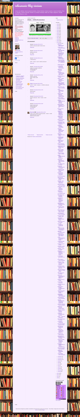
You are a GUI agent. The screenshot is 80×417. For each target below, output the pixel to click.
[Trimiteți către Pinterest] (46, 38)
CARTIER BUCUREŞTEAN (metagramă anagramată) (61, 301)
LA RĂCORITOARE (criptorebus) (61, 242)
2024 (58, 27)
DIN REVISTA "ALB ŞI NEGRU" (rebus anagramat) (61, 123)
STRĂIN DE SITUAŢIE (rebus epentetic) (61, 314)
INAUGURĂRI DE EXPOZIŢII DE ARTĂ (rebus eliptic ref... (61, 54)
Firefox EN (17, 37)
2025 (58, 25)
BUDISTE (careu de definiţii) (61, 76)
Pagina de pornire (40, 134)
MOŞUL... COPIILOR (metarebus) (61, 317)
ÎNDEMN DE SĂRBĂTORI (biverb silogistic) (61, 58)
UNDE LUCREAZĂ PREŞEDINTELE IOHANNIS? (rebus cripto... (61, 84)
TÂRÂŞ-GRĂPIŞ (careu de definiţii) (61, 98)
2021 (58, 31)
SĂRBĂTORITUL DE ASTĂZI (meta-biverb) (61, 147)
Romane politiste (19, 86)
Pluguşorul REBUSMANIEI (61, 45)
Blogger (43, 409)
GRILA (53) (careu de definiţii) (61, 273)
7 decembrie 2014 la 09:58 (38, 66)
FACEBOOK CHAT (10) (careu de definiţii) (61, 170)
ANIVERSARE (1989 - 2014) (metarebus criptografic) (61, 188)
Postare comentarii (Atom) (36, 136)
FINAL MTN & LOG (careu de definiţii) (61, 87)
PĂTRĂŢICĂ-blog (19, 81)
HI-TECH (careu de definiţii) (61, 244)
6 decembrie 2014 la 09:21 (38, 50)
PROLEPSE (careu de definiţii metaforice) (61, 195)
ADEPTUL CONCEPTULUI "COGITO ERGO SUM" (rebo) (61, 73)
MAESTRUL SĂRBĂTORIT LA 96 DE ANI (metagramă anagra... (61, 253)
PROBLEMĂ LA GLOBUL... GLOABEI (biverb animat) (61, 288)
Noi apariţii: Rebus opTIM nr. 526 (61, 216)
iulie (58, 362)
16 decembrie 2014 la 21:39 (38, 89)
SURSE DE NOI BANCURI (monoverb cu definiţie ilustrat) (61, 95)
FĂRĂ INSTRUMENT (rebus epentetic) (61, 348)
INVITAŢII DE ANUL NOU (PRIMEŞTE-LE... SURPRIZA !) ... (61, 62)
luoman (36, 409)
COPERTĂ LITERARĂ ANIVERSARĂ (60, 126)
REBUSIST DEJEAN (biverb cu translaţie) (61, 311)
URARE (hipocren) (61, 64)
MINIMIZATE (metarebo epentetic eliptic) (61, 307)
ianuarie (59, 371)
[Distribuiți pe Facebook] (45, 38)
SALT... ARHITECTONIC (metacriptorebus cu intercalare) (61, 228)
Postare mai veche (49, 134)
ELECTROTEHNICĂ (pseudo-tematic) (61, 324)
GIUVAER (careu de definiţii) (61, 285)
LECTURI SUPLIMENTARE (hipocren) (61, 50)
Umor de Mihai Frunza (20, 87)
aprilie (59, 366)
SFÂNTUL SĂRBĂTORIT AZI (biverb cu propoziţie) (61, 101)
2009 (58, 377)
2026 (58, 24)
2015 (58, 40)
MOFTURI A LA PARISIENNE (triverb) (60, 327)
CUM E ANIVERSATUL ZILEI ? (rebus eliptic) (61, 91)
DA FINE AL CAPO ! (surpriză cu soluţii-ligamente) (61, 267)
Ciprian (31, 83)
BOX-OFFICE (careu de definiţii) (61, 319)
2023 (58, 28)
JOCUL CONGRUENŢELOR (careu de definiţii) (61, 238)
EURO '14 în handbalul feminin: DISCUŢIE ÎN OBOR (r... (61, 276)
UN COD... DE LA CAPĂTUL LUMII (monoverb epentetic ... (61, 263)
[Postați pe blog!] (43, 38)
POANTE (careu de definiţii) (61, 280)
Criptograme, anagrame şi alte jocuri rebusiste (20, 76)
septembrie (60, 359)
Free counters (58, 400)
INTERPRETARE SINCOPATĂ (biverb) (60, 138)
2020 (58, 33)
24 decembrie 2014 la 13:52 (41, 112)
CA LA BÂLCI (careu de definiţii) (61, 164)
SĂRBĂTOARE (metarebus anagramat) (60, 117)
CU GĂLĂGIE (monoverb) (60, 282)
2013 (58, 373)
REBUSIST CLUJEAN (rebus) (61, 232)
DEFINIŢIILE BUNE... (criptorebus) (61, 120)
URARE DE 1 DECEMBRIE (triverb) (60, 351)
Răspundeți (32, 47)
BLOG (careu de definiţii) (60, 109)
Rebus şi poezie (18, 82)
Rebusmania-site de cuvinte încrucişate (19, 84)
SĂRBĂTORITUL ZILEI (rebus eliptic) (60, 141)
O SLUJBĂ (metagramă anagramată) (60, 224)
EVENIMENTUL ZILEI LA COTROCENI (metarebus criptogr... (60, 200)
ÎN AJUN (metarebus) (61, 176)
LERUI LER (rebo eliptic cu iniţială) (61, 153)
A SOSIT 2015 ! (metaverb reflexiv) (61, 47)
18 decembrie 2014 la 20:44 (38, 96)
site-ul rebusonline (19, 88)
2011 (58, 376)
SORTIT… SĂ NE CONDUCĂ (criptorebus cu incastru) (61, 80)
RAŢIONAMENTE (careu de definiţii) (61, 214)
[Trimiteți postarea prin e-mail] (40, 38)
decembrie (60, 43)
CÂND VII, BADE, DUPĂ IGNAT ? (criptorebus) (61, 150)
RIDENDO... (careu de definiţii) (61, 249)
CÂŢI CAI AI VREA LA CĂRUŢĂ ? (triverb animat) (61, 270)
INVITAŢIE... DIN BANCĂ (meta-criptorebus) (61, 182)
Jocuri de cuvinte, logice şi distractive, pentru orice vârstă (20, 79)
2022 (58, 30)
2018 (58, 36)
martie (59, 368)
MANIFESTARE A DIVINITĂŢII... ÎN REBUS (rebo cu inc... (61, 106)
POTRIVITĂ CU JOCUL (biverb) (61, 334)
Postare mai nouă (31, 134)
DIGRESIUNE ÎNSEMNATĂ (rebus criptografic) (61, 295)
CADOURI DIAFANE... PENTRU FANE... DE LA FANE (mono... (61, 130)
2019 (58, 34)
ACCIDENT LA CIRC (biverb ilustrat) (61, 247)
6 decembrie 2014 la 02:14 (38, 44)
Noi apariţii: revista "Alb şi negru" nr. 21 (61, 207)
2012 (58, 374)
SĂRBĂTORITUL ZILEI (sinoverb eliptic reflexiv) (61, 234)
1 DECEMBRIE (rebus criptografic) (61, 354)
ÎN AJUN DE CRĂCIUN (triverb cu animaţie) (61, 167)
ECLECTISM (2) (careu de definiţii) (61, 260)
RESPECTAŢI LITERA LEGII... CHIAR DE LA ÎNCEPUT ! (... (61, 331)
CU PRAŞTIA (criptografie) (60, 322)
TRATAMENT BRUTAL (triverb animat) (61, 219)
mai (58, 365)
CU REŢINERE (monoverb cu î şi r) (61, 257)
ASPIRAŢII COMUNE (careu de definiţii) (61, 305)
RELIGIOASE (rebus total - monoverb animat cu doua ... (61, 211)
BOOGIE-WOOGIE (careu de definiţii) (61, 144)
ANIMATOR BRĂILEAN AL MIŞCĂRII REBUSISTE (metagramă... (60, 113)
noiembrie (60, 356)
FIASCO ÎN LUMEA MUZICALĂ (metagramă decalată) (61, 341)
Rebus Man (32, 112)
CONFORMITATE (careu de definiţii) (61, 298)
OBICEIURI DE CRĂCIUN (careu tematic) (61, 178)
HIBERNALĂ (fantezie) (60, 70)
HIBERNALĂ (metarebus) (60, 191)
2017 (58, 37)
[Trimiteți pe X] (44, 38)
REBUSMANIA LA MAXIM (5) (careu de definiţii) (61, 204)
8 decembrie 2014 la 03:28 (37, 83)
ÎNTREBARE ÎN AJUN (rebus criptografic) (60, 173)
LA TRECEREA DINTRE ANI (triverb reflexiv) (61, 67)
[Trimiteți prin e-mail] (42, 38)
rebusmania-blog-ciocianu (28, 5)
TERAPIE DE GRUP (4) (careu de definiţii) (61, 292)
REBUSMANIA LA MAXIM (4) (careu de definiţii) (61, 337)
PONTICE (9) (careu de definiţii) (61, 222)
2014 (58, 42)
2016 (58, 39)
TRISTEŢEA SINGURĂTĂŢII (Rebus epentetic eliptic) (61, 161)
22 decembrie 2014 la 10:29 (38, 103)
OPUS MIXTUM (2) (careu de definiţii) (61, 185)
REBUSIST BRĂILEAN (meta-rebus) (61, 134)
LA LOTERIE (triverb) (61, 193)
